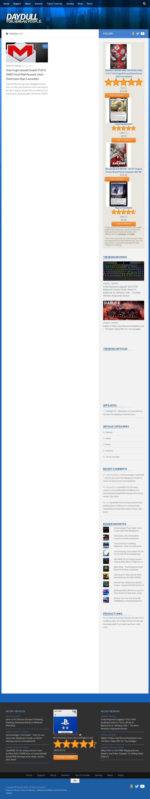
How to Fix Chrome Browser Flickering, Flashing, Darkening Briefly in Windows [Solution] (24, 722)
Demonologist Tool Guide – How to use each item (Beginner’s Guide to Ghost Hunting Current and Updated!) (123, 478)
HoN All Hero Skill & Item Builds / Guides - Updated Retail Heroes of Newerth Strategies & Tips (129, 585)
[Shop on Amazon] (133, 33)
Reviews (39, 3)
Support (17, 3)
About (28, 3)
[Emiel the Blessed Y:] (118, 122)
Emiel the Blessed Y (123, 124)
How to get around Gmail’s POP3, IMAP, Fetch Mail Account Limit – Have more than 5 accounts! (26, 74)
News (80, 3)
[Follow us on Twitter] (137, 33)
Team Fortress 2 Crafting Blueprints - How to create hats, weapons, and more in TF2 (128, 546)
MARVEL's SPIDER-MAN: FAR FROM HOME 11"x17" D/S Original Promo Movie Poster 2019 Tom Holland (123, 73)
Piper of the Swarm (123, 208)
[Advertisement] (125, 377)
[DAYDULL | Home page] (27, 18)
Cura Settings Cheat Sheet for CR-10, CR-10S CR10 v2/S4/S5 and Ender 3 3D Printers (129, 554)
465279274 (59, 750)
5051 (123, 88)
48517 (124, 133)
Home (6, 3)
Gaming (70, 3)
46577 (124, 217)
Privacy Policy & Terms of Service (20, 790)
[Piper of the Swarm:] (118, 206)
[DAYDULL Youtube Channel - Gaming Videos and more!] (142, 33)
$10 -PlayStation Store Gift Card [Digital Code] (73, 737)
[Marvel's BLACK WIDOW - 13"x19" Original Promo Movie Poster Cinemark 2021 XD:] (118, 167)
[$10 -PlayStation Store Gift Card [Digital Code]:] (65, 732)
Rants (90, 3)
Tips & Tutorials (54, 3)
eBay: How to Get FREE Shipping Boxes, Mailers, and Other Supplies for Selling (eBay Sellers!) (122, 753)
